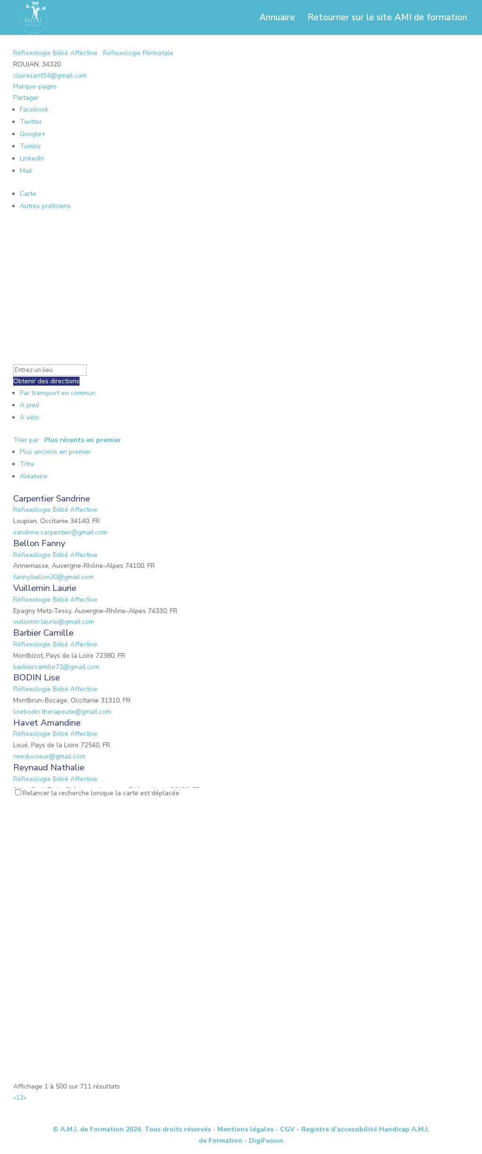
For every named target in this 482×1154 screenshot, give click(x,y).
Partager (26, 97)
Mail (26, 170)
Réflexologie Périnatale (137, 52)
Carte (28, 193)
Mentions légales (245, 1129)
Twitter (31, 121)
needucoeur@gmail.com (49, 756)
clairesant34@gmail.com (50, 75)
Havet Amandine (46, 723)
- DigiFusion (263, 1140)
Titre (27, 464)
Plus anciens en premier (55, 451)
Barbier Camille (43, 633)
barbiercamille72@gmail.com (56, 666)
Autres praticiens (45, 206)
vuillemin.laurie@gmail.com (53, 621)
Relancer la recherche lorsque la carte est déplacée (101, 793)
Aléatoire (34, 476)
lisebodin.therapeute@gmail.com (62, 711)
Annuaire (277, 19)
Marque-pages (35, 86)
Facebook (34, 109)
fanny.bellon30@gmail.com (53, 577)
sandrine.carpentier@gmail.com (60, 532)
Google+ (33, 133)
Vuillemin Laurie (44, 588)
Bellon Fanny (39, 543)
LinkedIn (32, 158)
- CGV (285, 1129)
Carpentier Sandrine (51, 498)
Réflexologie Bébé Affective (55, 52)
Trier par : (67, 440)
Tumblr (30, 146)
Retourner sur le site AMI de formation (387, 19)
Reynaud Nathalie (48, 767)
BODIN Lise (36, 677)
